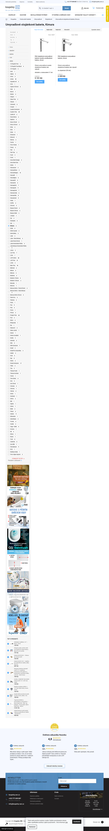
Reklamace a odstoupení (36, 798)
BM (12, 401)
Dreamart (14, 134)
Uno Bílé (13, 444)
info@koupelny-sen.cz (16, 804)
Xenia (13, 393)
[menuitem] (12, 15)
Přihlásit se (64, 786)
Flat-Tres (13, 152)
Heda (12, 200)
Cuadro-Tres (15, 112)
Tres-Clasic (14, 378)
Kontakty (30, 2)
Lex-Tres (13, 252)
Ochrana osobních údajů (36, 803)
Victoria (13, 388)
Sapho (13, 403)
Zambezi (13, 396)
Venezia (13, 386)
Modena (13, 275)
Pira (12, 307)
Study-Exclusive (16, 363)
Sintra (13, 398)
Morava (13, 285)
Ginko (13, 165)
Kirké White (14, 233)
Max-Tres (14, 265)
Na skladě (14, 32)
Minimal (13, 268)
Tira (12, 368)
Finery (13, 147)
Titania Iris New (15, 373)
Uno (12, 381)
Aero (12, 71)
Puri (12, 317)
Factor (13, 142)
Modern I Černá (15, 278)
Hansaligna (14, 177)
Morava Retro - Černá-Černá (18, 288)
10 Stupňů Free (15, 64)
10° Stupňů (14, 69)
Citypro (13, 96)
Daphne (13, 119)
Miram (13, 270)
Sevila (13, 338)
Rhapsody (14, 322)
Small (13, 348)
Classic (13, 101)
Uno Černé (14, 383)
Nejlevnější (49, 29)
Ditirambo (14, 416)
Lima (12, 255)
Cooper (13, 107)
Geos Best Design (16, 160)
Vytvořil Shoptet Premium (16, 824)
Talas (12, 365)
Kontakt (57, 798)
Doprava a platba (34, 796)
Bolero (13, 94)
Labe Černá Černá (16, 241)
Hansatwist (14, 198)
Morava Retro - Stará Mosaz (17, 291)
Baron (13, 91)
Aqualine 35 (14, 81)
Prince (13, 312)
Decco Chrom (15, 124)
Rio (12, 325)
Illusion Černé (15, 208)
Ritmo (13, 434)
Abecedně (66, 29)
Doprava (22, 2)
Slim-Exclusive (15, 345)
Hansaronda (14, 193)
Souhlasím (76, 821)
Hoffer (13, 203)
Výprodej (13, 42)
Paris (12, 302)
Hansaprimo (14, 190)
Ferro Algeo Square (16, 454)
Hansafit (13, 175)
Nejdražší (58, 29)
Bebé (12, 409)
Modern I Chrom (15, 280)
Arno (12, 84)
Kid (12, 223)
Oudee (13, 424)
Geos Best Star (15, 162)
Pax (12, 305)
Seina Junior (14, 330)
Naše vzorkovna (40, 2)
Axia (12, 89)
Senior (13, 333)
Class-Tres (14, 99)
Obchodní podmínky (11, 2)
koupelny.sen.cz (14, 795)
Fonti (12, 155)
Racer (13, 436)
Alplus (13, 74)
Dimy (12, 127)
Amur (13, 76)
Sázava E (13, 328)
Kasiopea (14, 220)
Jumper (13, 215)
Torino (13, 376)
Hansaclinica (14, 170)
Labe (12, 236)
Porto (13, 310)
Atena (13, 406)
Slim (12, 343)
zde (66, 822)
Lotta (13, 263)
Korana (13, 429)
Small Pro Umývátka (16, 350)
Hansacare (14, 167)
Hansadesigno (15, 172)
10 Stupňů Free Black (17, 66)
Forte (12, 157)
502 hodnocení (57, 739)
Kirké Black (14, 419)
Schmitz (13, 340)
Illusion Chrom (15, 210)
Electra (13, 139)
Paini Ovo (14, 297)
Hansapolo (14, 187)
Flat (12, 150)
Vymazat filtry (17, 458)
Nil (12, 431)
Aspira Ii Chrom (15, 86)
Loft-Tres (14, 260)
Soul (12, 355)
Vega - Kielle (14, 426)
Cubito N (13, 114)
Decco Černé (14, 122)
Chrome (13, 205)
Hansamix (14, 182)
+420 (77, 1)
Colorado (13, 104)
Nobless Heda (15, 452)
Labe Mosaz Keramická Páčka (18, 246)
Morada (13, 283)
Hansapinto (14, 185)
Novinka (13, 37)
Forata (13, 421)
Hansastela (14, 195)
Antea (13, 79)
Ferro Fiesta (14, 144)
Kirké (12, 228)
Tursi (12, 439)
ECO (12, 449)
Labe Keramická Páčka (17, 243)
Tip (12, 40)
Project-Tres (15, 315)
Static (13, 360)
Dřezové (13, 137)
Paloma (13, 300)
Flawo (13, 411)
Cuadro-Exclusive (16, 109)
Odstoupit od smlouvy (7, 828)
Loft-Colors (14, 258)
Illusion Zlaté (14, 213)
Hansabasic (14, 446)
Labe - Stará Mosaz (16, 238)
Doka (12, 132)
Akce (12, 35)
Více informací (96, 809)
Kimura (13, 225)
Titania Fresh (15, 371)
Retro (13, 320)
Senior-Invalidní (15, 335)
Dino (12, 129)
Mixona (13, 273)
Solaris (13, 414)
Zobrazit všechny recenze (54, 766)
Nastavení (32, 827)
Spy (12, 358)
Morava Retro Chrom (17, 295)
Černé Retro (14, 117)
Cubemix (13, 441)
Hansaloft (14, 180)
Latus (13, 250)
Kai (12, 218)
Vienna (13, 391)
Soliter (13, 353)
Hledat (67, 8)
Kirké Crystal (14, 231)
